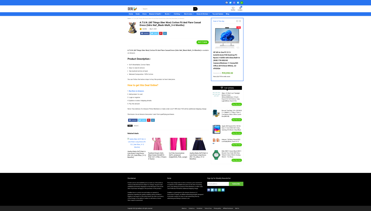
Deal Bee (144, 29)
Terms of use (208, 208)
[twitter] (230, 2)
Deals (138, 14)
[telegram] (238, 2)
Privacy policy (217, 208)
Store (144, 14)
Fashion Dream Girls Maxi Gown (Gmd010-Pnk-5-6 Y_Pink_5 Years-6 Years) (157, 156)
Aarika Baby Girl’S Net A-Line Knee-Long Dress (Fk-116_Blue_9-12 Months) (199, 156)
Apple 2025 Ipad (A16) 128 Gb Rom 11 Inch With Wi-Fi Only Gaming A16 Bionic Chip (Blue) (231, 128)
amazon (136, 125)
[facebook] (226, 2)
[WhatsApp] (241, 2)
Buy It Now (202, 42)
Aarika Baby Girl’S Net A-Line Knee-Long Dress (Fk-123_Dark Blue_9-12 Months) (137, 154)
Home (131, 14)
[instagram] (234, 2)
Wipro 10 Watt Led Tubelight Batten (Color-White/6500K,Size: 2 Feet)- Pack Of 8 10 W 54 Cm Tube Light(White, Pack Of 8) (231, 97)
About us (184, 208)
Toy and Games (217, 14)
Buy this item (237, 104)
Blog (227, 14)
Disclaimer (199, 208)
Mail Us (237, 208)
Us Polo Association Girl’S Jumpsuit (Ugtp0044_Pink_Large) (178, 155)
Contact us (191, 208)
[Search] (195, 9)
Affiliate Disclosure (228, 208)
